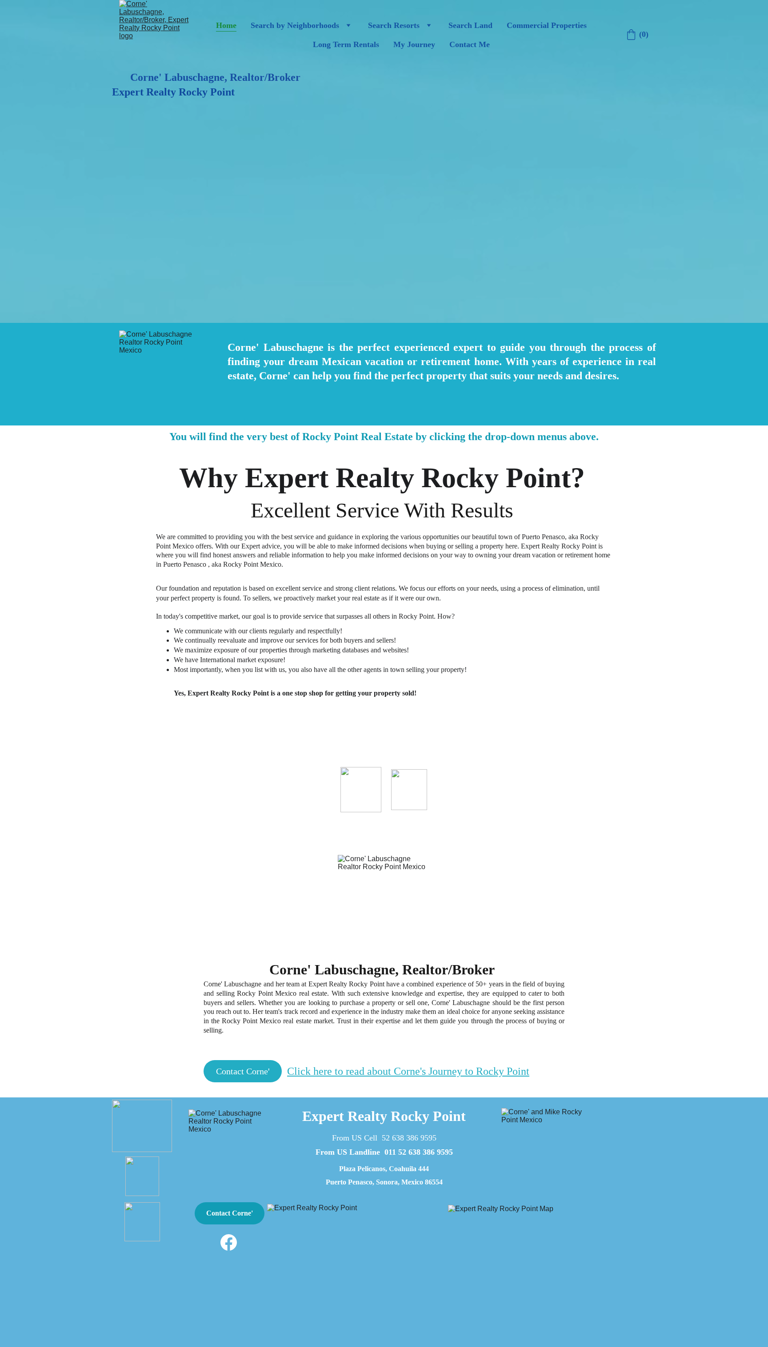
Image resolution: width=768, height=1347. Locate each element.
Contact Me (469, 44)
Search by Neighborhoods (295, 25)
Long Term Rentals (346, 44)
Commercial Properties (547, 25)
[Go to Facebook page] (228, 1242)
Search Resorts (394, 25)
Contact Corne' (243, 1071)
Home (226, 25)
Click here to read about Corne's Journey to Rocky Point (408, 1071)
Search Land (470, 25)
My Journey (414, 44)
